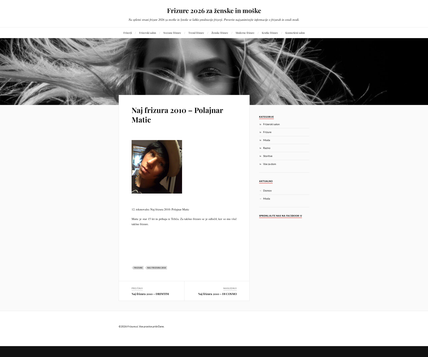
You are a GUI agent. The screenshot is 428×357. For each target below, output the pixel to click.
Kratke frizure (270, 32)
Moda (266, 140)
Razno (266, 147)
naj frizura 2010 (156, 268)
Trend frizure (196, 32)
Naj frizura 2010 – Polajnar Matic (177, 114)
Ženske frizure (219, 32)
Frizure (138, 268)
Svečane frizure (172, 32)
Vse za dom (269, 163)
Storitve (267, 155)
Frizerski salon (147, 32)
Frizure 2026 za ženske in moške (214, 10)
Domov (267, 190)
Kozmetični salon (295, 32)
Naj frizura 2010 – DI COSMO (217, 294)
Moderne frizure (245, 32)
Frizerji (127, 32)
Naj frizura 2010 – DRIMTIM (150, 294)
